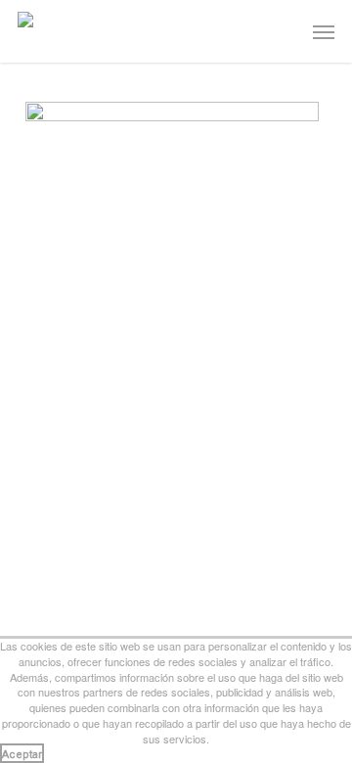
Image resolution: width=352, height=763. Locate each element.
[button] (323, 31)
